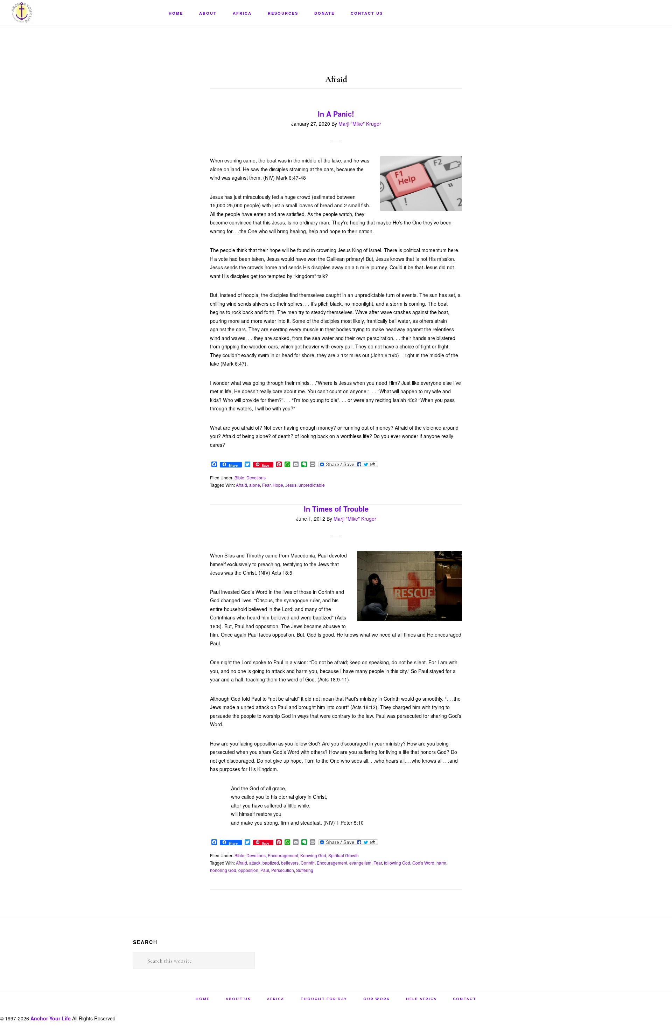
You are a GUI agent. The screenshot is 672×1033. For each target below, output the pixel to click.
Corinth (308, 863)
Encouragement (283, 855)
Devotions (256, 477)
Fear (266, 485)
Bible (239, 477)
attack (254, 863)
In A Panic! (336, 114)
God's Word (423, 863)
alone (254, 485)
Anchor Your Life (45, 12)
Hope (278, 485)
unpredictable (312, 485)
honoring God (223, 870)
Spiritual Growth (343, 855)
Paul (264, 870)
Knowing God (313, 855)
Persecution (282, 870)
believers (290, 863)
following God (397, 863)
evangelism (360, 863)
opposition (248, 870)
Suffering (304, 870)
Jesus (290, 485)
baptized (270, 863)
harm (441, 863)
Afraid (241, 485)
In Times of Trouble (336, 509)
